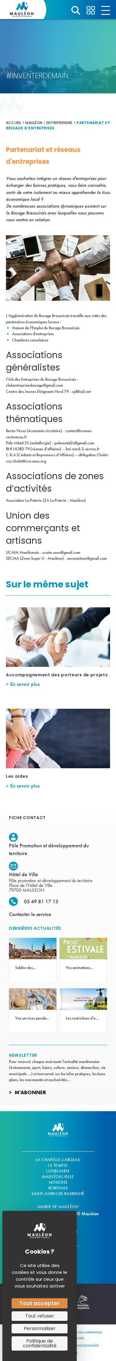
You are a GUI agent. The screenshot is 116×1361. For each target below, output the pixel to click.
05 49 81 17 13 (41, 901)
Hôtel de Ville (23, 874)
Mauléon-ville (58, 1176)
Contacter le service (30, 914)
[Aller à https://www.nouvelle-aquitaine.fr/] (83, 1305)
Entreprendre (59, 122)
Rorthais (58, 1188)
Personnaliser (40, 1328)
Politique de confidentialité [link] (40, 1343)
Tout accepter (39, 1303)
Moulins (58, 1182)
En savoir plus (25, 683)
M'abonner (30, 1092)
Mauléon (33, 122)
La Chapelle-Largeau (58, 1159)
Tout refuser (39, 1316)
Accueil (13, 122)
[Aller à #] (75, 10)
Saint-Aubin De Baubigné (58, 1193)
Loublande (58, 1171)
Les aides (17, 776)
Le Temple (58, 1165)
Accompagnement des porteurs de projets (57, 675)
